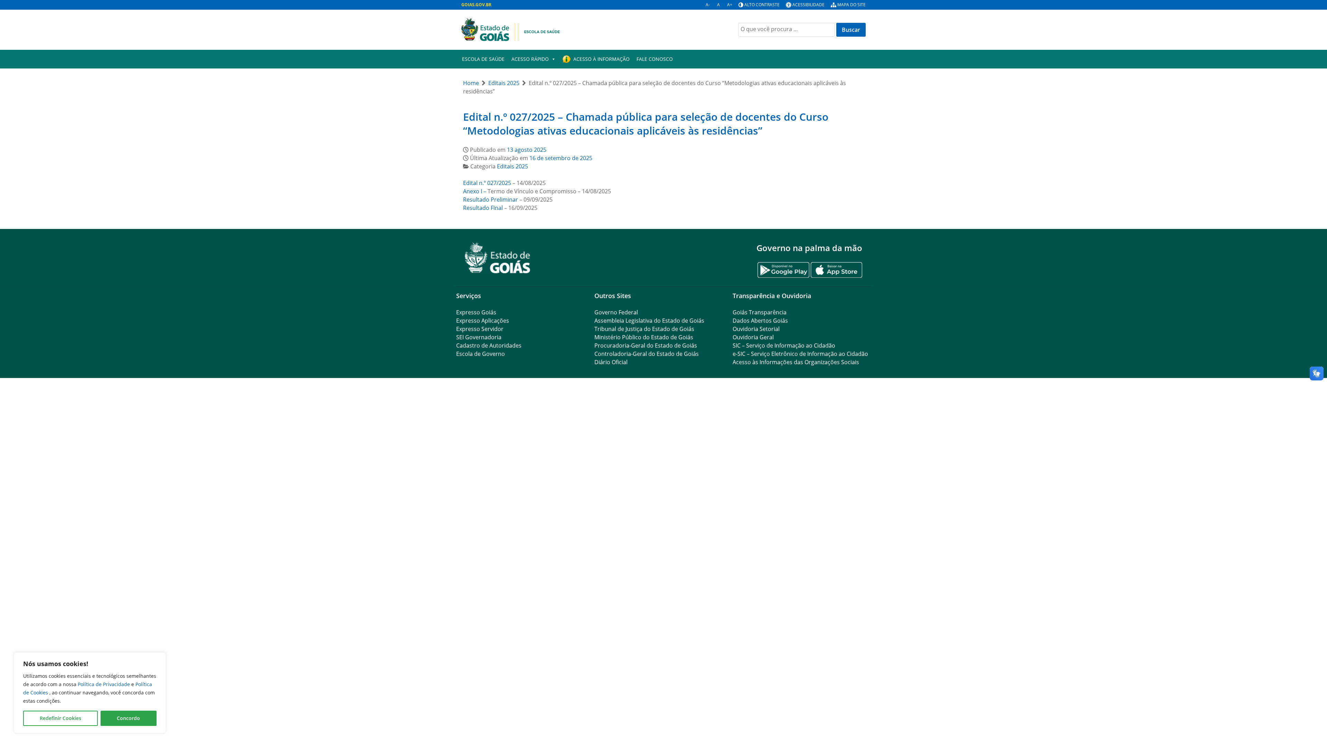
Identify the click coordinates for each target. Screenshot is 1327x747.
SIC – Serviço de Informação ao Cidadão (784, 345)
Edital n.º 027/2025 (487, 183)
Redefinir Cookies (60, 718)
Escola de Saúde (483, 59)
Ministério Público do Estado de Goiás (643, 337)
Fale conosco (655, 59)
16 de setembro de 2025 (560, 158)
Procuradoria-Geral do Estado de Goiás (645, 345)
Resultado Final (483, 208)
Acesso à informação (601, 59)
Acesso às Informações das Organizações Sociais (796, 362)
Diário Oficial (611, 362)
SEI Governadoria (478, 337)
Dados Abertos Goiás (760, 320)
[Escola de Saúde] (510, 29)
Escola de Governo (480, 354)
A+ (729, 5)
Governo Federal (616, 312)
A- (708, 5)
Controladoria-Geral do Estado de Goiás (646, 354)
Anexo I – (474, 191)
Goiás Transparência (760, 312)
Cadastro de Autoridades (488, 345)
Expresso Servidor (479, 329)
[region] (90, 692)
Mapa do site (851, 5)
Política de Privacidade (104, 684)
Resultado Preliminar (490, 199)
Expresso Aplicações (482, 320)
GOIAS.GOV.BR (476, 5)
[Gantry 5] (497, 257)
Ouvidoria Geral (753, 337)
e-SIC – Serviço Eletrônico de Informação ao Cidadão (800, 354)
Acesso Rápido (530, 59)
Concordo (128, 718)
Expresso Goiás (476, 312)
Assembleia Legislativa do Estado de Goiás (649, 320)
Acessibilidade (808, 5)
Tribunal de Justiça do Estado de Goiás (644, 329)
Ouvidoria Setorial (756, 329)
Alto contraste (762, 5)
